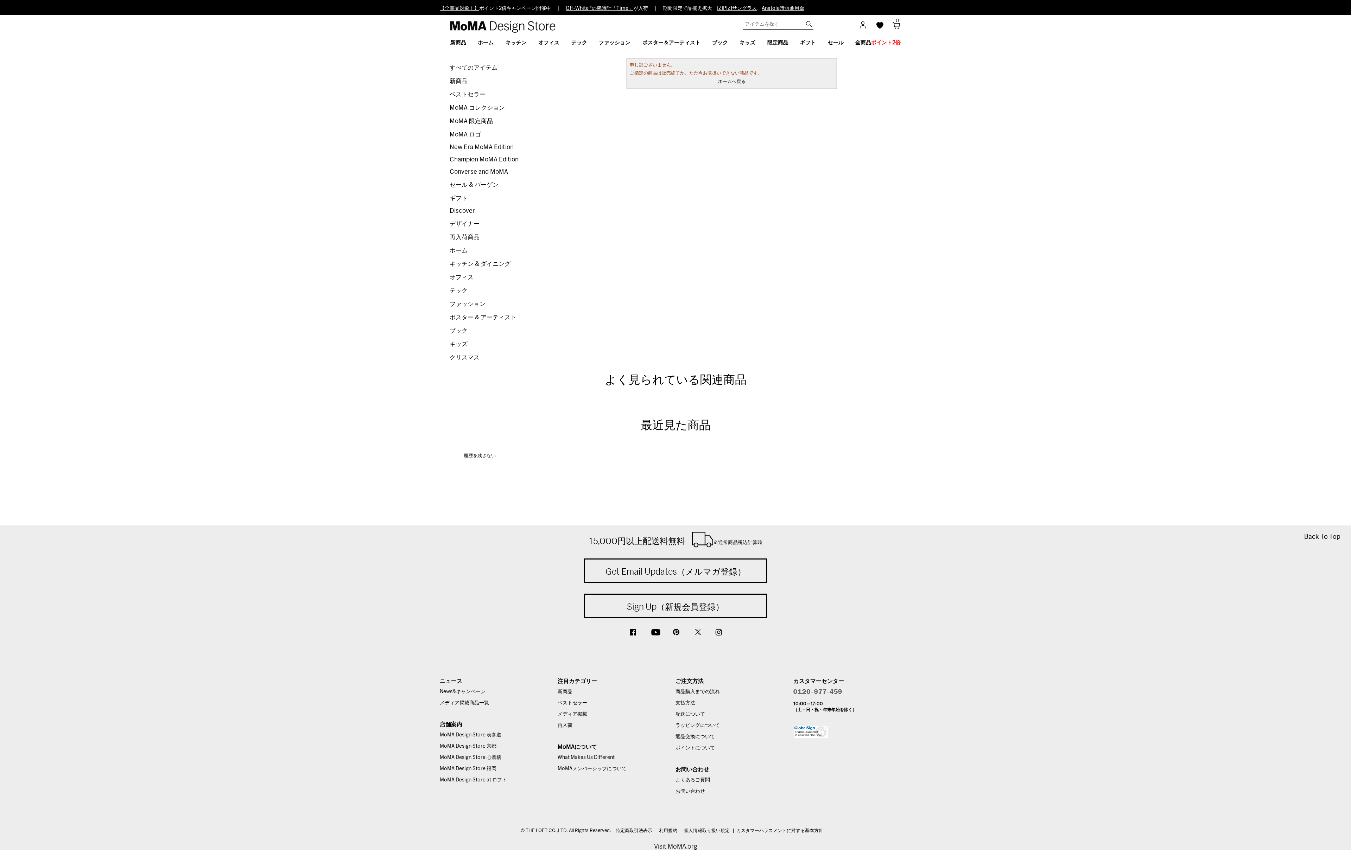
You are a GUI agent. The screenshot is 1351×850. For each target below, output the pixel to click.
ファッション (468, 304)
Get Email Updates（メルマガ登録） (675, 571)
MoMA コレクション (477, 108)
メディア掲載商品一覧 (464, 703)
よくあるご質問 (693, 780)
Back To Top (1322, 536)
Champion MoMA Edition (484, 159)
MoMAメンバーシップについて (592, 768)
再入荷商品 (465, 237)
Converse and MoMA (479, 172)
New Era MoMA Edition (482, 147)
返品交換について (695, 736)
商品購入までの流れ (698, 691)
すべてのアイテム (473, 68)
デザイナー (465, 224)
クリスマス (465, 357)
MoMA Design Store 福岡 (468, 768)
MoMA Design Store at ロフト (473, 780)
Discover (462, 211)
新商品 (459, 81)
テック (459, 291)
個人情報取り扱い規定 (707, 831)
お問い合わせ (690, 791)
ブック (459, 331)
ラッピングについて (698, 725)
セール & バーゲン (474, 185)
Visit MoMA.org (675, 846)
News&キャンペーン (463, 691)
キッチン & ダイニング (480, 264)
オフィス (462, 277)
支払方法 (685, 703)
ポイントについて (695, 748)
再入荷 (565, 725)
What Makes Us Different (586, 757)
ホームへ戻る (732, 81)
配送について (690, 714)
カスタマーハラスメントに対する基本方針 (779, 831)
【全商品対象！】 (459, 8)
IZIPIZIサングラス (737, 8)
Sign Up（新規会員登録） (675, 607)
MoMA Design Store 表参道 (470, 735)
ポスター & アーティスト (483, 317)
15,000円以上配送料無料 (675, 541)
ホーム (459, 251)
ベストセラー (468, 94)
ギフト (459, 198)
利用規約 (668, 831)
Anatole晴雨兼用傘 (783, 8)
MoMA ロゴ (465, 135)
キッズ (459, 344)
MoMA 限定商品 (471, 121)
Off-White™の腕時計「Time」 (599, 8)
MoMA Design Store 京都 (468, 746)
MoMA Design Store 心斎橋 (470, 757)
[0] (894, 27)
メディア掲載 (572, 714)
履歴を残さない (480, 456)
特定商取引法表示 (634, 831)
